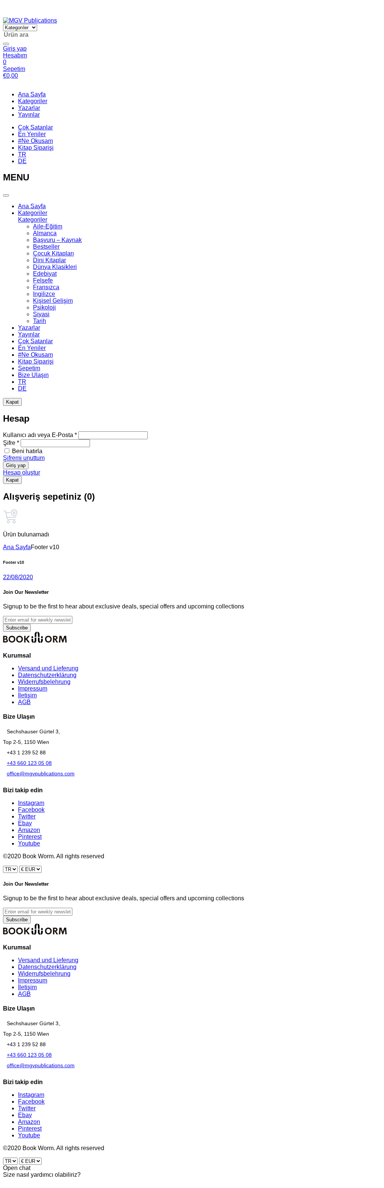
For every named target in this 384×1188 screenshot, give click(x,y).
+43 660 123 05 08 (29, 763)
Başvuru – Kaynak (57, 240)
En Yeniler (32, 134)
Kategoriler (32, 101)
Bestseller (46, 246)
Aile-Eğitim (47, 226)
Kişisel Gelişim (53, 300)
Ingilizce (44, 294)
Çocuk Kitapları (53, 253)
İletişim (27, 695)
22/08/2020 (18, 577)
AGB (24, 702)
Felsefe (43, 280)
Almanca (45, 233)
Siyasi (41, 314)
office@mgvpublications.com (41, 773)
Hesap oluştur (21, 472)
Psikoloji (44, 307)
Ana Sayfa (32, 94)
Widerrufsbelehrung (44, 682)
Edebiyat (45, 273)
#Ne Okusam (35, 141)
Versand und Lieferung (48, 668)
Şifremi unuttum (24, 458)
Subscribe (17, 628)
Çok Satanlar (35, 127)
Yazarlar (29, 108)
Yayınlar (29, 114)
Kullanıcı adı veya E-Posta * (40, 435)
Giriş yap (16, 465)
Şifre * (11, 443)
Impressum (32, 688)
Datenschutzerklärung (47, 675)
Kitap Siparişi (36, 147)
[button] (6, 14)
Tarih (39, 321)
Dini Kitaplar (49, 260)
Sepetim (29, 368)
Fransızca (46, 287)
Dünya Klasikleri (55, 267)
